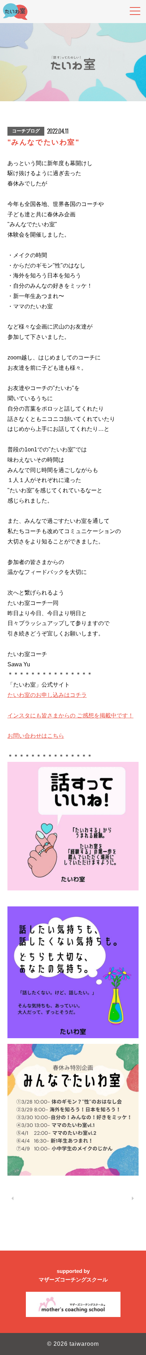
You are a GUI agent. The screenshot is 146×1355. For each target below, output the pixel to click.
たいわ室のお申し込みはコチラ (47, 695)
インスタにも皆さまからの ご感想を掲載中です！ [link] (70, 715)
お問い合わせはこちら (35, 736)
